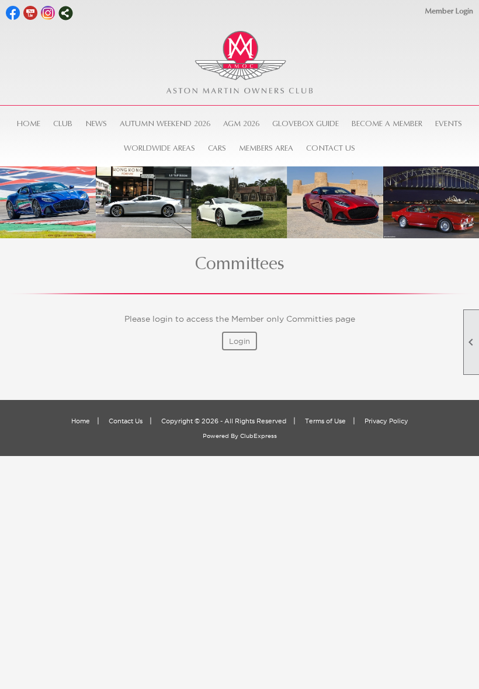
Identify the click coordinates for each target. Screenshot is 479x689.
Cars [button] (217, 148)
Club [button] (62, 123)
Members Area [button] (266, 148)
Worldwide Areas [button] (159, 148)
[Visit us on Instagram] (48, 13)
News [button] (96, 123)
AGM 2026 (241, 123)
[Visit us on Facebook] (13, 13)
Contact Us (330, 148)
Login (239, 341)
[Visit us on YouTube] (30, 13)
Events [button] (448, 123)
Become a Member (387, 123)
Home (28, 123)
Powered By (221, 436)
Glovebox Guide (305, 123)
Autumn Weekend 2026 (165, 123)
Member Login (449, 10)
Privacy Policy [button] (386, 420)
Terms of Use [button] (325, 420)
